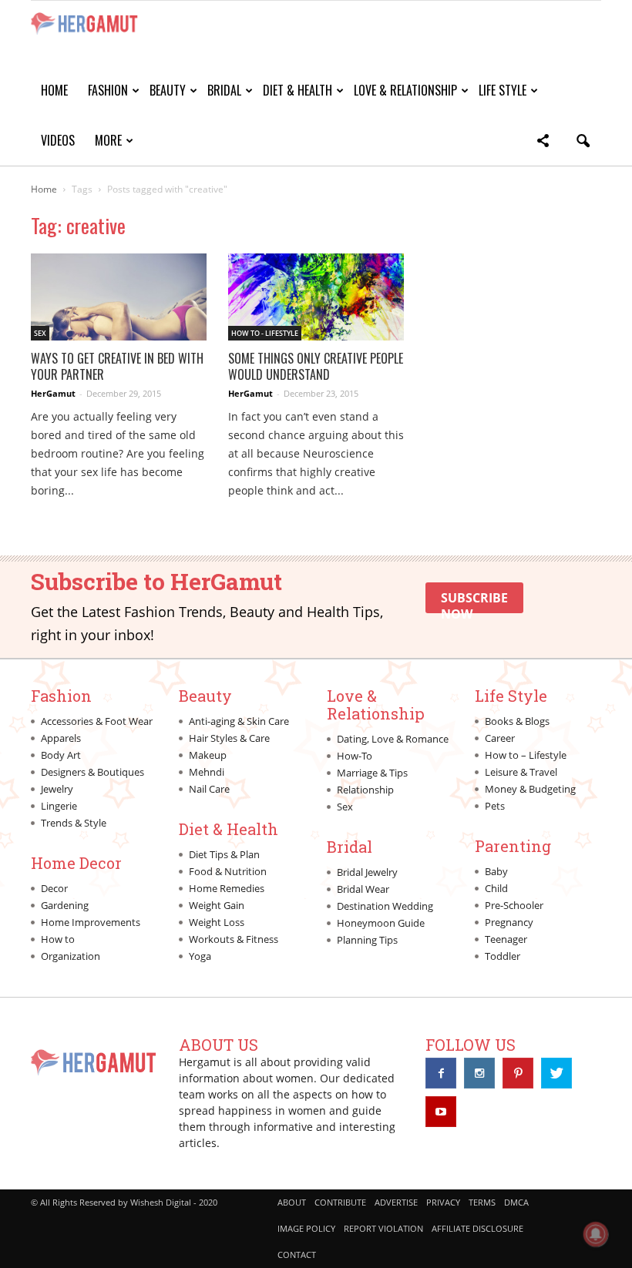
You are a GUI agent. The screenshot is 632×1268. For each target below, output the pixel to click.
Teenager (506, 939)
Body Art (61, 755)
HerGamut (53, 393)
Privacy (443, 1202)
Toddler (502, 956)
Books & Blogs (517, 721)
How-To (354, 756)
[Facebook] (440, 1073)
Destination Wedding (385, 906)
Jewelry (57, 789)
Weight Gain (216, 905)
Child (496, 888)
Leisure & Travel (521, 772)
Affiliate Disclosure (477, 1228)
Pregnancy (509, 922)
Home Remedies (226, 888)
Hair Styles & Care (229, 738)
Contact (296, 1254)
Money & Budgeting (530, 789)
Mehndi (206, 772)
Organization (70, 956)
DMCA (516, 1202)
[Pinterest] (518, 1073)
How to (58, 939)
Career (500, 738)
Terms (482, 1202)
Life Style (502, 90)
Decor (54, 888)
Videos (58, 140)
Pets (495, 806)
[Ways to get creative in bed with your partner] (119, 296)
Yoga (200, 956)
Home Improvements (90, 922)
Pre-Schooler (514, 905)
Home (54, 90)
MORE (108, 140)
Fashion (108, 90)
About (291, 1202)
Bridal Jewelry (367, 872)
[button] (542, 143)
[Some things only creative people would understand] (316, 296)
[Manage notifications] (595, 1234)
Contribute (340, 1202)
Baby (496, 871)
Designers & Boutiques (92, 772)
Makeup (208, 755)
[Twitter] (556, 1073)
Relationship (365, 790)
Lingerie (59, 806)
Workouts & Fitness (233, 939)
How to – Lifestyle (525, 755)
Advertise (396, 1202)
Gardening (65, 905)
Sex (40, 333)
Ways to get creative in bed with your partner (117, 366)
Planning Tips (367, 940)
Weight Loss (216, 922)
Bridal (224, 90)
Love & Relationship (405, 90)
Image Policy (306, 1228)
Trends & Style (73, 823)
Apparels (61, 738)
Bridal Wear (363, 889)
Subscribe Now (474, 601)
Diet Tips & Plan (224, 854)
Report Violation (383, 1228)
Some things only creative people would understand (315, 366)
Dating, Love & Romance (393, 739)
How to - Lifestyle (264, 333)
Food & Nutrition (228, 871)
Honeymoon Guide (381, 923)
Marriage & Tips (372, 773)
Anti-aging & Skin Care (239, 721)
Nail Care (209, 789)
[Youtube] (440, 1111)
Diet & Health (297, 90)
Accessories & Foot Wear (97, 721)
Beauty (168, 90)
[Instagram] (479, 1073)
